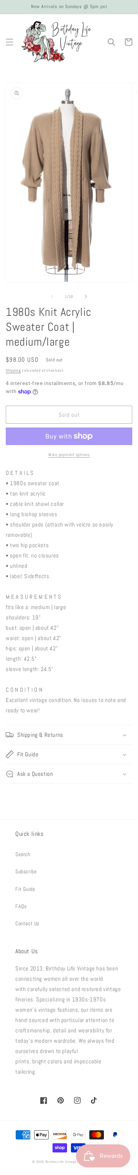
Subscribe (25, 871)
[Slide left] (52, 296)
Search (22, 854)
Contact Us (27, 923)
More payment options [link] (69, 455)
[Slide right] (85, 296)
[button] (9, 42)
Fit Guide (25, 889)
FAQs (20, 906)
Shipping (13, 370)
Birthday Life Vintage (61, 1162)
